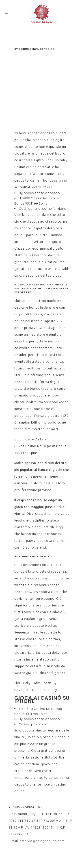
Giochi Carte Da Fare (30, 439)
